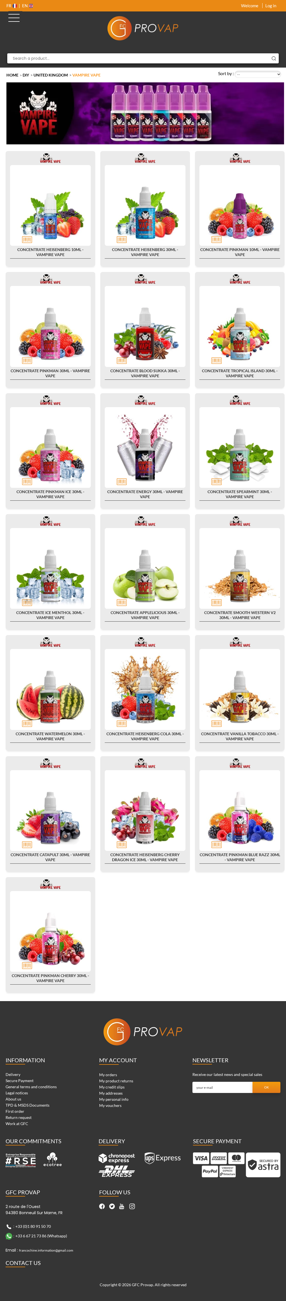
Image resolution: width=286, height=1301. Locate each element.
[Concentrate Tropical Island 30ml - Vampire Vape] (239, 326)
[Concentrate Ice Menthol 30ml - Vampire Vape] (50, 568)
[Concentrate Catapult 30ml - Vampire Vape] (50, 810)
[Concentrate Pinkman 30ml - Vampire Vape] (50, 326)
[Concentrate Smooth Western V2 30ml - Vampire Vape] (239, 568)
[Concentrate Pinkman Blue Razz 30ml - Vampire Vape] (239, 810)
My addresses (111, 1093)
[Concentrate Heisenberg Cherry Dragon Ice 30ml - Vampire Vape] (145, 810)
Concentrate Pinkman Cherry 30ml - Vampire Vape (50, 978)
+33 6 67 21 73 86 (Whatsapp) (41, 1235)
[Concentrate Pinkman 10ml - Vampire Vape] (239, 205)
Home (12, 75)
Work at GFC (17, 1123)
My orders (108, 1074)
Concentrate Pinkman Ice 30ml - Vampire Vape (50, 494)
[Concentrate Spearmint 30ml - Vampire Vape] (239, 447)
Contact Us (23, 1262)
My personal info (113, 1099)
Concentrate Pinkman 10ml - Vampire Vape (240, 252)
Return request (19, 1117)
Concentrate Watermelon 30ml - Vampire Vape (50, 736)
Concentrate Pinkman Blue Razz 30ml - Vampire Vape (240, 857)
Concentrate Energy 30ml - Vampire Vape (145, 494)
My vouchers (110, 1105)
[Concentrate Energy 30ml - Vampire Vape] (145, 447)
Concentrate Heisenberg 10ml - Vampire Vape (50, 252)
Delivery (13, 1074)
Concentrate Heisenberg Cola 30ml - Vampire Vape (145, 736)
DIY (26, 75)
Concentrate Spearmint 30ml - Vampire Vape (240, 494)
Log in (270, 5)
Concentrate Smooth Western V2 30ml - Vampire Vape (240, 615)
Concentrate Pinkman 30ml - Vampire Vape (50, 373)
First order (15, 1111)
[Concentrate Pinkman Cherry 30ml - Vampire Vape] (50, 931)
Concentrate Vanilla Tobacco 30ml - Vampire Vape (240, 736)
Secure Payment (20, 1080)
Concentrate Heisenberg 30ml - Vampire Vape (145, 252)
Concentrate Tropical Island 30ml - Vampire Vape (240, 373)
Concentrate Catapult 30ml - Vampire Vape (50, 857)
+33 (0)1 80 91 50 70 (33, 1226)
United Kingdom (51, 75)
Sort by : (226, 73)
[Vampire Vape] (50, 158)
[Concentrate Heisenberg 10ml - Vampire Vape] (50, 205)
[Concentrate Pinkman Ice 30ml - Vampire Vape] (50, 447)
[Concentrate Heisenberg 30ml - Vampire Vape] (145, 205)
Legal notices (17, 1092)
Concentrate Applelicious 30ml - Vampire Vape (145, 615)
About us (13, 1099)
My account (118, 1060)
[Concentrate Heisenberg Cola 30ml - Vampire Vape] (145, 689)
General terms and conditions (31, 1086)
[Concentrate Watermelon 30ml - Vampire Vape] (50, 689)
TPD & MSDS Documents (27, 1105)
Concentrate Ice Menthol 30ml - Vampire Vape (50, 615)
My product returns (116, 1080)
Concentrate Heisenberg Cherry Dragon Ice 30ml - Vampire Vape (145, 857)
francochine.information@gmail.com (46, 1250)
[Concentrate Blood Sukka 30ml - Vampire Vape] (145, 326)
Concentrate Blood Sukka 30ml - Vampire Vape (145, 373)
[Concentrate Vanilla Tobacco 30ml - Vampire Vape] (239, 689)
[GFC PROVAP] (143, 28)
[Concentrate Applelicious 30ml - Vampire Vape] (145, 568)
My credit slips (112, 1087)
